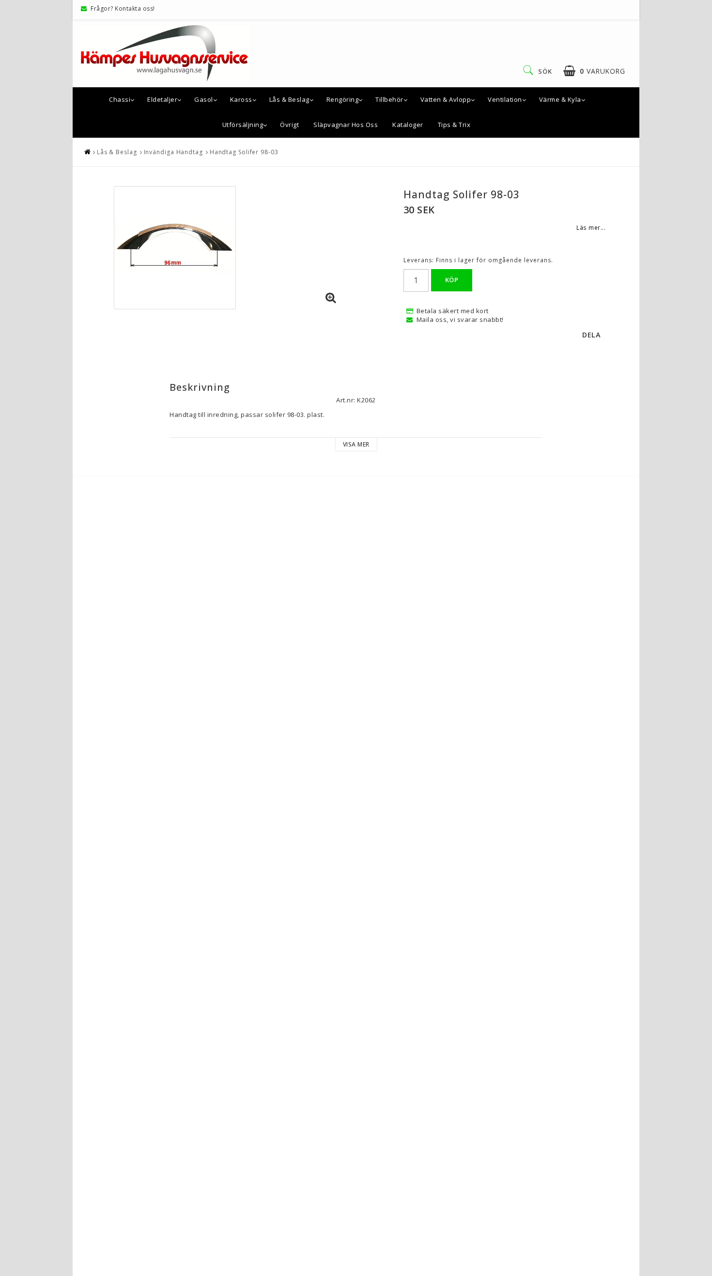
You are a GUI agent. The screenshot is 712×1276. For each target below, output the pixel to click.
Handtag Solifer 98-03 (244, 152)
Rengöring (342, 99)
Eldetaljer (162, 99)
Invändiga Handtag (173, 152)
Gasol (203, 99)
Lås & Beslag (289, 99)
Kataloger (407, 124)
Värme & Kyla (560, 99)
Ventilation (505, 99)
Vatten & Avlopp (445, 99)
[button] (594, 71)
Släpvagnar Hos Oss (345, 124)
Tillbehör (389, 99)
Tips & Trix (454, 124)
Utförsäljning (242, 124)
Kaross (241, 99)
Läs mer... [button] (590, 227)
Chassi (119, 99)
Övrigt (289, 124)
